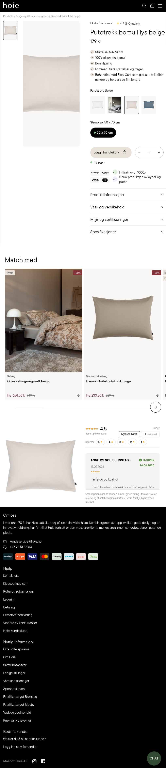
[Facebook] (43, 762)
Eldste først (150, 434)
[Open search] (144, 6)
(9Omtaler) (132, 23)
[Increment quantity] (159, 152)
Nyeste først (129, 434)
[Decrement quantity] (139, 152)
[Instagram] (34, 762)
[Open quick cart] (152, 6)
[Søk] (93, 6)
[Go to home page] (11, 6)
